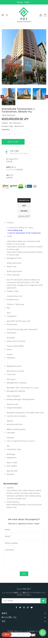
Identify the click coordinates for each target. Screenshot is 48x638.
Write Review (7, 115)
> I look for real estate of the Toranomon (24, 233)
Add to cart (13, 142)
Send (24, 574)
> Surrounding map (15, 230)
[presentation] (2, 96)
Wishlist (20, 2)
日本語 (26, 2)
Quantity (5, 129)
